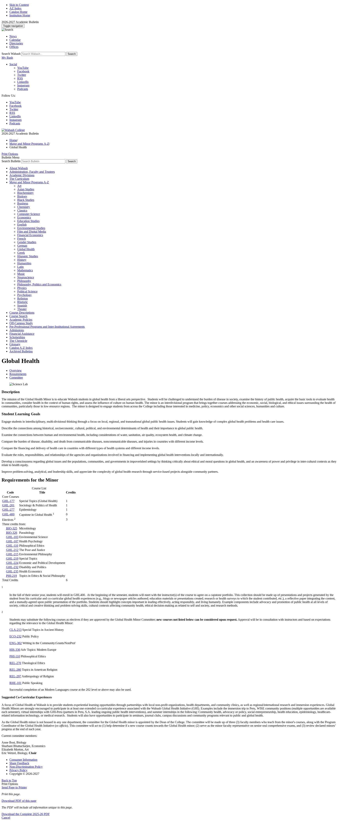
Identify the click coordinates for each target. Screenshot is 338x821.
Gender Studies (26, 242)
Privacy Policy (18, 770)
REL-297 (15, 676)
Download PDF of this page (19, 800)
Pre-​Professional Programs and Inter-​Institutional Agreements (47, 326)
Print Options (10, 154)
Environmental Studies (31, 228)
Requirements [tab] (17, 374)
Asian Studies (25, 189)
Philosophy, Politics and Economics (39, 284)
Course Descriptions (21, 312)
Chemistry (23, 207)
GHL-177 (8, 501)
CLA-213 (15, 629)
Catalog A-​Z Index (21, 347)
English (22, 224)
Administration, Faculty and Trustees (32, 171)
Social (13, 64)
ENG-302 (15, 643)
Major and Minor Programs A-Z (29, 143)
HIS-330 (14, 649)
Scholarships (17, 337)
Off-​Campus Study (21, 323)
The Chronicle (18, 340)
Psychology (24, 295)
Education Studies (28, 221)
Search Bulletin (11, 161)
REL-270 (15, 663)
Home (13, 140)
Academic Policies (20, 319)
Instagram (23, 85)
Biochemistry (25, 192)
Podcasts (22, 89)
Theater (22, 309)
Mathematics (25, 270)
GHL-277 (8, 509)
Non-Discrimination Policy (26, 766)
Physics (22, 288)
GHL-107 (12, 541)
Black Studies (25, 200)
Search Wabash (11, 53)
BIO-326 (11, 532)
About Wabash (18, 168)
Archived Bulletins (21, 351)
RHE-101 (15, 683)
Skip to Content (19, 4)
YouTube (23, 67)
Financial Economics (30, 235)
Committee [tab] (16, 377)
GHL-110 (12, 545)
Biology (22, 196)
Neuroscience (25, 277)
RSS (20, 78)
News (13, 36)
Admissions (16, 330)
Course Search (18, 316)
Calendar (15, 39)
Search (72, 53)
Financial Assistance (21, 333)
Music (21, 273)
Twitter (21, 75)
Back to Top (9, 780)
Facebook (23, 71)
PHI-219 (11, 575)
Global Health (26, 249)
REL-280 (15, 669)
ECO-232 (15, 636)
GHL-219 (12, 558)
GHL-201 (8, 505)
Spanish (22, 305)
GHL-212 (12, 550)
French (21, 238)
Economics (24, 217)
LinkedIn (23, 82)
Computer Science (28, 214)
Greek (21, 252)
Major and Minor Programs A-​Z (29, 182)
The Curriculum (19, 178)
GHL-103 (12, 537)
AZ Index (15, 8)
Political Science (27, 291)
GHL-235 (12, 571)
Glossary (14, 344)
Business (22, 203)
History (21, 259)
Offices (13, 47)
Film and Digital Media (31, 231)
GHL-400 (8, 514)
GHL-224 (12, 562)
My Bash (7, 57)
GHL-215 (12, 554)
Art (19, 185)
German (22, 245)
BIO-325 (11, 528)
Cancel (6, 817)
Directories (16, 43)
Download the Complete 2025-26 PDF (26, 814)
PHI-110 (14, 656)
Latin (20, 266)
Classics (22, 210)
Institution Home (19, 15)
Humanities (24, 263)
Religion (22, 298)
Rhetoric (22, 302)
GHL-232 (12, 567)
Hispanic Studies (27, 256)
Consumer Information (23, 759)
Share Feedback (19, 763)
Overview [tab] (15, 370)
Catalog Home (18, 12)
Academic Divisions (21, 175)
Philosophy (24, 281)
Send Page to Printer (14, 787)
